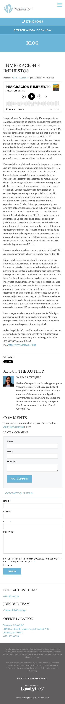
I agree (10, 565)
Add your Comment (13, 426)
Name (10, 441)
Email (10, 451)
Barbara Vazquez (20, 77)
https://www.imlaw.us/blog (22, 344)
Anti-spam (45, 698)
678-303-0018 (34, 21)
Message (12, 462)
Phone (7, 511)
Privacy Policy (33, 698)
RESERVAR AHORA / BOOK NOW (32, 30)
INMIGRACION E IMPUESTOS (21, 68)
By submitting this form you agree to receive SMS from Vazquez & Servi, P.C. (32, 560)
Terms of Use (21, 698)
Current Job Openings (14, 610)
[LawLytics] (32, 688)
